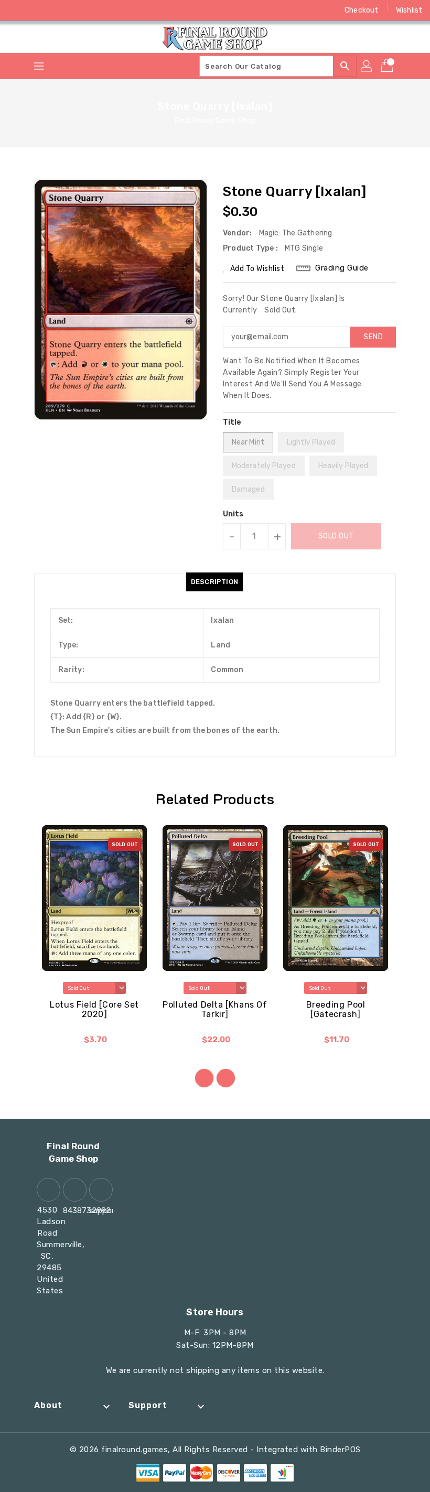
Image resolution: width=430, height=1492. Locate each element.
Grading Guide (342, 268)
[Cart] (388, 66)
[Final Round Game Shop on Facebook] (17, 10)
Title (232, 422)
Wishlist (409, 10)
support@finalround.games (99, 1210)
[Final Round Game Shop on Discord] (76, 10)
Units (233, 514)
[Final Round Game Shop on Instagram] (56, 10)
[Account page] (367, 66)
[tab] (214, 581)
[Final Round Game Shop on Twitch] (96, 10)
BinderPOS (340, 1449)
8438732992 (73, 1210)
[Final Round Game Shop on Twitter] (37, 10)
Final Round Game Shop (215, 120)
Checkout (361, 10)
